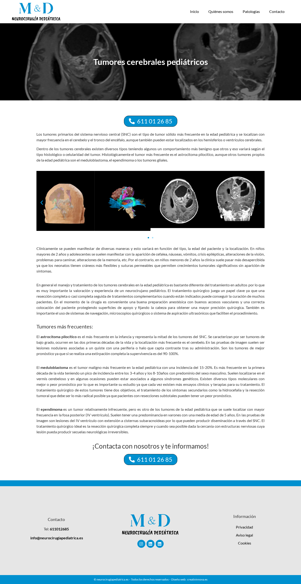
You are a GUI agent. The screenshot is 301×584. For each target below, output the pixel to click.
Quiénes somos (220, 11)
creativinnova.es (197, 579)
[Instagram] (141, 544)
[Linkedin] (150, 544)
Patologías (251, 11)
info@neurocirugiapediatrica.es (56, 538)
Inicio (194, 11)
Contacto (277, 11)
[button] (42, 202)
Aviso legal (244, 535)
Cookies (244, 543)
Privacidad (244, 527)
